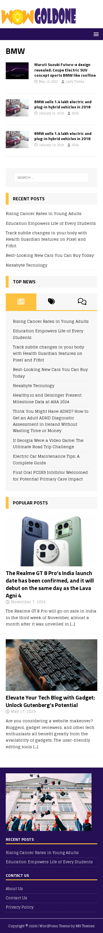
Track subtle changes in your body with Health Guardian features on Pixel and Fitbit (46, 239)
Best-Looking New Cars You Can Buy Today (50, 255)
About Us (14, 889)
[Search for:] (51, 177)
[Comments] (82, 301)
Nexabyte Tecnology (26, 265)
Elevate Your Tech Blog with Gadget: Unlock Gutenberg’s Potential (50, 701)
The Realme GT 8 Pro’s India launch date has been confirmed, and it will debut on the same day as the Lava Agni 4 (50, 584)
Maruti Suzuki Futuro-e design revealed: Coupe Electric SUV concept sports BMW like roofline (65, 69)
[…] (72, 623)
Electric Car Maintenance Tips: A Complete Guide (46, 459)
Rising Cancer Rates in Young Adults (44, 213)
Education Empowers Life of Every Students (51, 223)
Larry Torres (75, 81)
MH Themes (85, 926)
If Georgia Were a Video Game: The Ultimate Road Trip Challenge (48, 443)
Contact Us (16, 898)
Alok (75, 113)
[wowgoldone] (40, 25)
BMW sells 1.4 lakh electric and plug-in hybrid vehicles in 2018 (63, 104)
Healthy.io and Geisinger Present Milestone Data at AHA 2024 (47, 398)
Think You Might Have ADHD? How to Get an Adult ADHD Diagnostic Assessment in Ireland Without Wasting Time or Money (50, 421)
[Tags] (51, 301)
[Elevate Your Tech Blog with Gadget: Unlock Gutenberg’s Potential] (51, 687)
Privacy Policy (19, 907)
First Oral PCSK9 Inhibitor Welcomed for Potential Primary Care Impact (50, 475)
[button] (95, 34)
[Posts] (21, 301)
